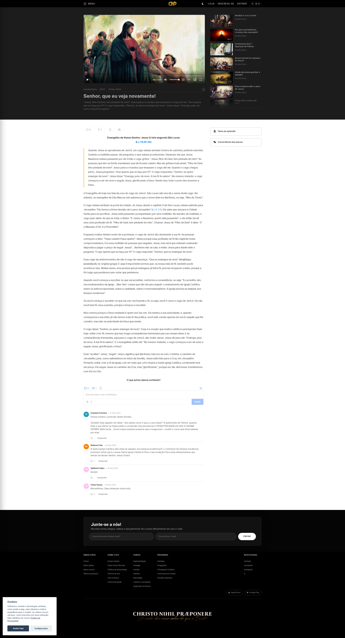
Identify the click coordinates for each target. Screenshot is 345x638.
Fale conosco (113, 578)
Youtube (247, 561)
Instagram (248, 570)
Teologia (136, 565)
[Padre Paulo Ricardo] (172, 4)
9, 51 (156, 210)
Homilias (161, 561)
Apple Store (235, 592)
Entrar (242, 3)
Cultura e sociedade (141, 582)
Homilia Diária (90, 89)
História (136, 574)
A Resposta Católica (166, 570)
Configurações (41, 628)
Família (136, 570)
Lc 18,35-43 (143, 142)
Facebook (248, 565)
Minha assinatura (91, 574)
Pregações (162, 565)
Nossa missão (113, 561)
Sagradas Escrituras (142, 586)
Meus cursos (89, 570)
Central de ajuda (115, 582)
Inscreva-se (226, 3)
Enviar (247, 536)
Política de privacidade (117, 570)
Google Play (254, 592)
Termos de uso (114, 574)
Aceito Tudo (18, 628)
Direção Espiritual (164, 578)
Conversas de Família (166, 574)
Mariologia (137, 578)
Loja (211, 3)
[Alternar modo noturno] (203, 3)
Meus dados (89, 565)
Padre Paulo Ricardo (116, 565)
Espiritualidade (139, 561)
